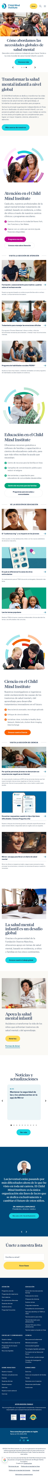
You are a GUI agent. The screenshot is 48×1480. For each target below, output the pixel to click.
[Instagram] (24, 1440)
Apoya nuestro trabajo (24, 1404)
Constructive (28, 1463)
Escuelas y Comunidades (12, 1335)
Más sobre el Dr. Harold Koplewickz (24, 1216)
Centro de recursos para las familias (22, 486)
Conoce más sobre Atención (19, 245)
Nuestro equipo (7, 1384)
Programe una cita (7, 1291)
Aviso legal (35, 1470)
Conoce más (23, 62)
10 (36, 1125)
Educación (29, 1286)
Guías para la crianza (31, 1296)
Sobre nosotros (8, 1367)
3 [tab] (26, 67)
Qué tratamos (6, 1297)
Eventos (4, 1378)
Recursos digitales (7, 1350)
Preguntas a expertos (32, 1305)
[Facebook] (20, 1440)
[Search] (40, 6)
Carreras (4, 1394)
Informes (4, 1387)
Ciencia (28, 1335)
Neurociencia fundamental (33, 1339)
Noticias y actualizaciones (10, 1375)
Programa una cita (15, 239)
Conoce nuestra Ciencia (17, 732)
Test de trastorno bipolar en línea (35, 1330)
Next (35, 67)
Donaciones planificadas (32, 1384)
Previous (13, 67)
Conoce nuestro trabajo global (21, 960)
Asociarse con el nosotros (33, 1381)
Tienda (27, 1378)
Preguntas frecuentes (8, 1310)
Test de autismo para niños (33, 1317)
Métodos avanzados (31, 1342)
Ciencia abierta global (32, 1345)
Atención (5, 1286)
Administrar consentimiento (24, 1474)
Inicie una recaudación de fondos (35, 1375)
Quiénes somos (6, 1306)
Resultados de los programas (11, 1342)
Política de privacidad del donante (19, 1470)
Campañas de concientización (34, 1308)
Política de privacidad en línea (30, 1466)
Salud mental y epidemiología (34, 1357)
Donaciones (30, 1367)
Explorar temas (30, 1302)
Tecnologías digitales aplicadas (35, 1349)
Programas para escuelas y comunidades (23, 493)
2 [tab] (24, 67)
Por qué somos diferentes (10, 1300)
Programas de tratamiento (10, 1294)
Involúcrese (29, 1387)
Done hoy (13, 1039)
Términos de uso (13, 1466)
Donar (33, 6)
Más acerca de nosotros (15, 127)
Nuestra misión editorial (9, 1390)
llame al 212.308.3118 (18, 1434)
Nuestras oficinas (7, 1303)
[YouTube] (28, 1440)
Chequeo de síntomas (32, 1299)
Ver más (23, 1132)
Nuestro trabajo (6, 1339)
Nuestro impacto (7, 1371)
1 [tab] (21, 67)
